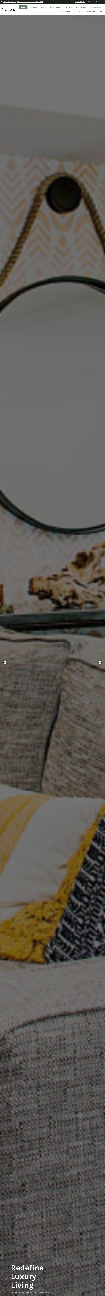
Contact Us (79, 11)
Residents (91, 2)
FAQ (100, 11)
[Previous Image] (5, 663)
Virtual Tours (55, 7)
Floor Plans (68, 7)
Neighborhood (81, 7)
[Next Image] (100, 663)
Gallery (43, 7)
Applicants (100, 2)
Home (23, 7)
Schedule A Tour (96, 7)
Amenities (33, 7)
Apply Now (91, 11)
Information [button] (66, 11)
